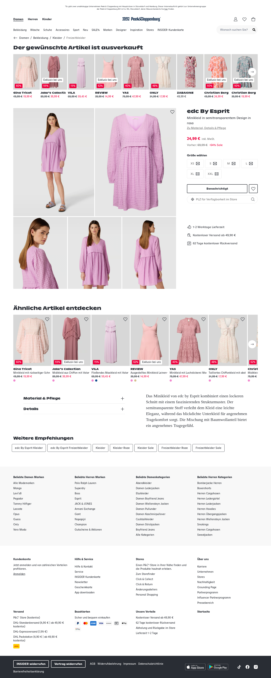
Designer (121, 31)
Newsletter (81, 582)
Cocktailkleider (145, 519)
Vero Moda (19, 530)
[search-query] (222, 199)
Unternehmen (205, 572)
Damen (18, 19)
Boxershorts (204, 488)
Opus (16, 514)
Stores (150, 31)
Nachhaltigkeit (206, 582)
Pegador (18, 498)
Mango (17, 488)
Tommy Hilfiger (22, 504)
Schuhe (47, 31)
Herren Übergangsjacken (212, 514)
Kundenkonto (22, 559)
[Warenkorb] (253, 19)
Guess (16, 519)
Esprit (78, 498)
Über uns (203, 559)
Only (16, 524)
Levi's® (17, 493)
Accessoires (62, 31)
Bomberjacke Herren (209, 483)
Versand (18, 612)
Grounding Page (206, 587)
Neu (85, 31)
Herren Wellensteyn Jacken (213, 519)
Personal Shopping (147, 595)
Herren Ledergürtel (208, 498)
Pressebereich (205, 603)
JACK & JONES (83, 504)
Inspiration (136, 31)
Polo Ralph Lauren (85, 483)
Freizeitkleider (76, 37)
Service (79, 572)
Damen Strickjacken (147, 524)
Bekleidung (20, 31)
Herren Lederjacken (208, 504)
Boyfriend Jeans (145, 530)
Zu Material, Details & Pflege (206, 128)
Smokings (203, 524)
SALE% (96, 31)
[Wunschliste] (244, 19)
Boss (77, 493)
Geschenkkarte (83, 587)
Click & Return (144, 584)
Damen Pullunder (146, 509)
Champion (81, 524)
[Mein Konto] (235, 19)
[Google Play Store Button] (218, 667)
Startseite (203, 612)
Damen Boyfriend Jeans (150, 498)
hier (166, 9)
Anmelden (19, 574)
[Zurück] (16, 38)
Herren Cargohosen (208, 493)
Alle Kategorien (145, 535)
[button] (192, 199)
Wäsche (35, 31)
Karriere (202, 566)
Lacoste (17, 509)
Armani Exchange (85, 509)
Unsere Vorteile (145, 612)
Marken (107, 31)
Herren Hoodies (206, 509)
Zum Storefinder (145, 574)
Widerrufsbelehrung (109, 664)
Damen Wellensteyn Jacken (152, 504)
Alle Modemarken (23, 483)
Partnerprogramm (207, 592)
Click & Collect (144, 579)
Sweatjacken (204, 535)
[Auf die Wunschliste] (172, 111)
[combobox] (237, 29)
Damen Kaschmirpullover (150, 514)
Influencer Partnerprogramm (214, 598)
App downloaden (85, 592)
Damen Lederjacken (147, 488)
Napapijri (80, 519)
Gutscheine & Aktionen (88, 530)
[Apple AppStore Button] (195, 667)
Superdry (80, 488)
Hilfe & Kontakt (84, 566)
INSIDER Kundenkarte (87, 577)
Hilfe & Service (84, 559)
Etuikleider (142, 493)
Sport (76, 31)
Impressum (129, 664)
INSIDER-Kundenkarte (170, 30)
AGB (92, 664)
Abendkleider (144, 483)
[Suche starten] (254, 29)
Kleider (57, 37)
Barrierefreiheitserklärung (28, 671)
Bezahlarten (82, 612)
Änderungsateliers (146, 589)
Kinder (47, 19)
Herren (33, 19)
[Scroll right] (252, 72)
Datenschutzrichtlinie (150, 664)
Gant (78, 514)
